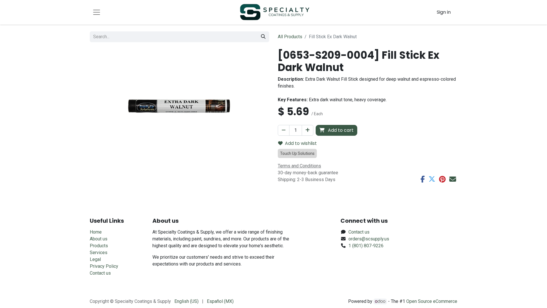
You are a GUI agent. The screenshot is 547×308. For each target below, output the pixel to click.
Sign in (444, 12)
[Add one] (307, 130)
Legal (95, 259)
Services (98, 252)
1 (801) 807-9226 (365, 245)
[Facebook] (423, 179)
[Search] (263, 36)
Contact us (100, 273)
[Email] (452, 179)
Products (99, 245)
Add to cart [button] (340, 130)
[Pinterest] (442, 179)
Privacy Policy (104, 266)
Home (96, 232)
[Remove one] (283, 130)
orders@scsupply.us (368, 239)
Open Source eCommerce (431, 301)
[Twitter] (431, 179)
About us (98, 239)
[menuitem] (186, 301)
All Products (290, 36)
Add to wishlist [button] (301, 143)
